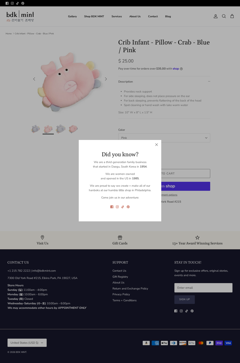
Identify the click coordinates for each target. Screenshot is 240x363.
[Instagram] (117, 206)
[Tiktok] (122, 206)
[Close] (156, 145)
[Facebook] (111, 206)
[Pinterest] (128, 206)
